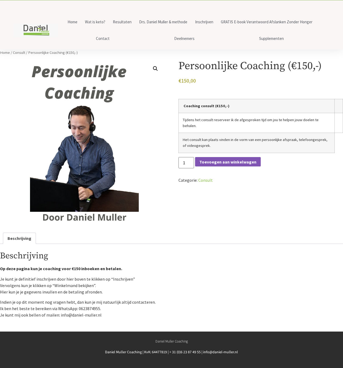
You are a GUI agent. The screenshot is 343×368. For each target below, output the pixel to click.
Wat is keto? (95, 21)
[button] (155, 68)
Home (72, 21)
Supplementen (271, 38)
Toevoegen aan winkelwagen (227, 162)
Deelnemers (184, 38)
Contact (103, 38)
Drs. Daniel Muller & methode (163, 21)
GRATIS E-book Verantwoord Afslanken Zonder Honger (266, 21)
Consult (19, 52)
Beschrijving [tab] (19, 238)
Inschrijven (204, 21)
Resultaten (122, 21)
